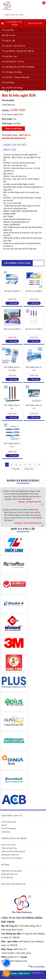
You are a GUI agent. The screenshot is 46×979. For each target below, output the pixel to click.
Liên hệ (4, 825)
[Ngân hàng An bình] (13, 750)
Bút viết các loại (8, 35)
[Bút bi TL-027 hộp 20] (34, 325)
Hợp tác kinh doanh (8, 845)
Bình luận (9, 149)
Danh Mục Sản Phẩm (14, 23)
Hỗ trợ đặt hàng (7, 877)
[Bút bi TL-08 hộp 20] (12, 287)
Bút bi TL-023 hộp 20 (34, 291)
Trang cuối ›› (29, 469)
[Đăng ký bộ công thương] (13, 593)
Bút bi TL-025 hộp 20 (12, 329)
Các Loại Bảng (8, 82)
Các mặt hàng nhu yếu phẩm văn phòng (18, 67)
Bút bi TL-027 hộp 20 (34, 329)
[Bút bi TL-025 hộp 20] (12, 325)
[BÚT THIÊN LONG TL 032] (34, 401)
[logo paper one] (13, 730)
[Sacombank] (13, 789)
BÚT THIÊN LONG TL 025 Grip (12, 368)
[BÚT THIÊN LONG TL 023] (12, 439)
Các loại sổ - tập (8, 40)
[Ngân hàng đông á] (13, 769)
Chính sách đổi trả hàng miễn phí (13, 851)
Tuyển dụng (5, 832)
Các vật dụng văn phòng (12, 72)
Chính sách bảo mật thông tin (11, 858)
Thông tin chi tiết (14, 145)
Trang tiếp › (16, 469)
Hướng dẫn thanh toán (9, 874)
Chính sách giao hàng (9, 848)
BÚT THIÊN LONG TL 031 (12, 406)
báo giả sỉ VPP (35, 23)
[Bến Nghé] (13, 632)
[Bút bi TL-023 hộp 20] (34, 287)
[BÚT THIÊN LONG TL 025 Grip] (12, 363)
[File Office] (13, 573)
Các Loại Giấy (8, 30)
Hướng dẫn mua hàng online (11, 871)
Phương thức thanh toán (10, 855)
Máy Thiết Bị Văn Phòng (12, 88)
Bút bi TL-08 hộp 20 (12, 291)
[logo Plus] (13, 691)
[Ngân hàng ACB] (13, 808)
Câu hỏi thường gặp (8, 828)
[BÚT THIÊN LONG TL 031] (12, 401)
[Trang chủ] (7, 10)
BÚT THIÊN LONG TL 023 (12, 445)
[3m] (13, 652)
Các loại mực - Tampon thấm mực (16, 77)
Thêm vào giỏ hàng (13, 128)
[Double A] (13, 613)
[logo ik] (13, 710)
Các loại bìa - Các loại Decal (13, 46)
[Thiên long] (13, 554)
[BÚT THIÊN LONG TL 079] (34, 363)
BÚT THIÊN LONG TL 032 (34, 406)
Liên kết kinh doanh (8, 822)
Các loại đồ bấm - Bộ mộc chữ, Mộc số (18, 51)
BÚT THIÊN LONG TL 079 (34, 368)
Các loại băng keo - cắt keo (13, 61)
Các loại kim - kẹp (9, 56)
